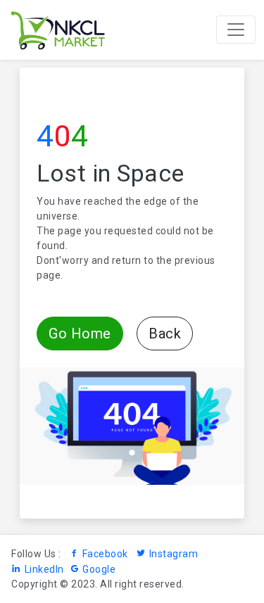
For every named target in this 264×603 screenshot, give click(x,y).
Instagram (173, 553)
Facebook (105, 553)
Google (98, 569)
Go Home (80, 333)
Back (165, 333)
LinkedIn (44, 569)
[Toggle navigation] (236, 29)
